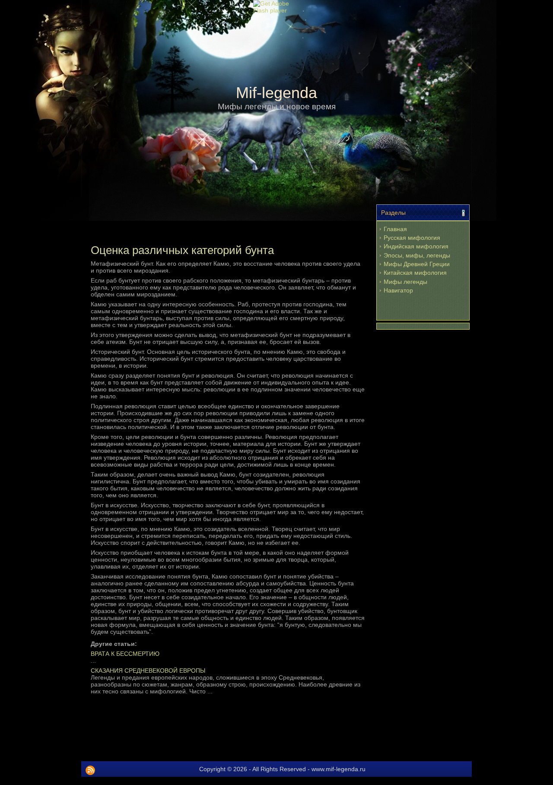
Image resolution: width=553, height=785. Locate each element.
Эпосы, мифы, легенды (417, 255)
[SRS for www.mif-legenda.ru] (90, 770)
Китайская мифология (415, 272)
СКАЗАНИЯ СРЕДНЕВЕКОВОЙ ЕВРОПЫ (148, 670)
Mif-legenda (276, 93)
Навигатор (398, 290)
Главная (395, 229)
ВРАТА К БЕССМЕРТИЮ (125, 653)
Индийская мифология (416, 246)
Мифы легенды (405, 281)
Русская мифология (412, 237)
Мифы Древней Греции (417, 264)
